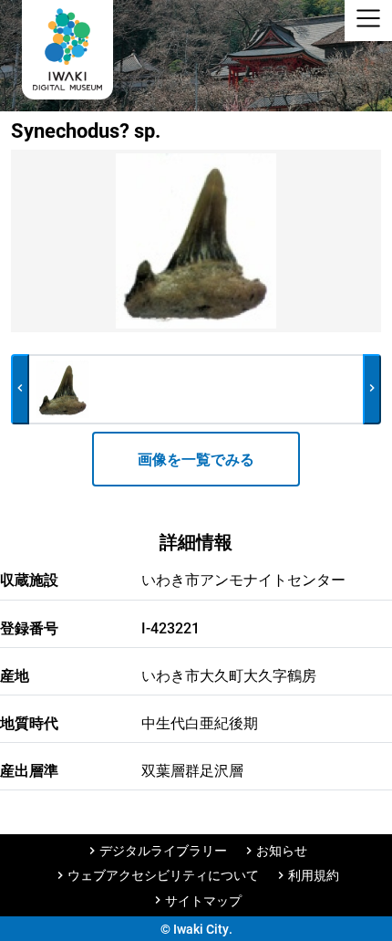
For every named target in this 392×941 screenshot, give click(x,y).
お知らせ (281, 850)
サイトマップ (203, 900)
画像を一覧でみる (196, 458)
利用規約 (313, 874)
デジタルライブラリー (163, 850)
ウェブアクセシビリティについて (163, 874)
